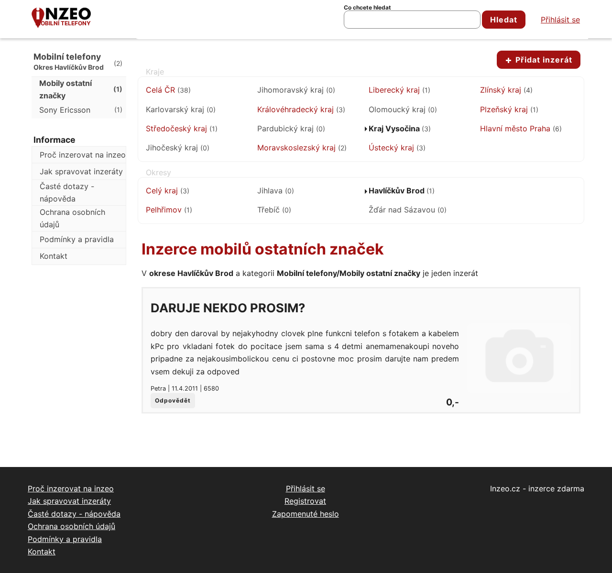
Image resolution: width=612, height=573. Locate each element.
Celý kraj (167, 190)
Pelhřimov (169, 209)
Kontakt (53, 256)
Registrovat (305, 501)
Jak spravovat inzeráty (81, 171)
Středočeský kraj (182, 128)
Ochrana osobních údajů (72, 218)
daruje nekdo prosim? (228, 307)
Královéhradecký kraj (301, 109)
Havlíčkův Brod (402, 190)
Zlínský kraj (506, 90)
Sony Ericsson (80, 110)
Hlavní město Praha (521, 128)
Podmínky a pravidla (77, 239)
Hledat (503, 19)
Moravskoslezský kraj (302, 147)
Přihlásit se (560, 19)
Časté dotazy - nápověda (67, 192)
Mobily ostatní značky (80, 89)
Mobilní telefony (63, 23)
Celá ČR (168, 90)
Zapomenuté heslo (305, 514)
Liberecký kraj (399, 90)
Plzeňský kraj (509, 109)
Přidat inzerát (542, 59)
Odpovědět (173, 400)
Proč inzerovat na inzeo (83, 154)
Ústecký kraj (397, 147)
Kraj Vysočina (400, 128)
